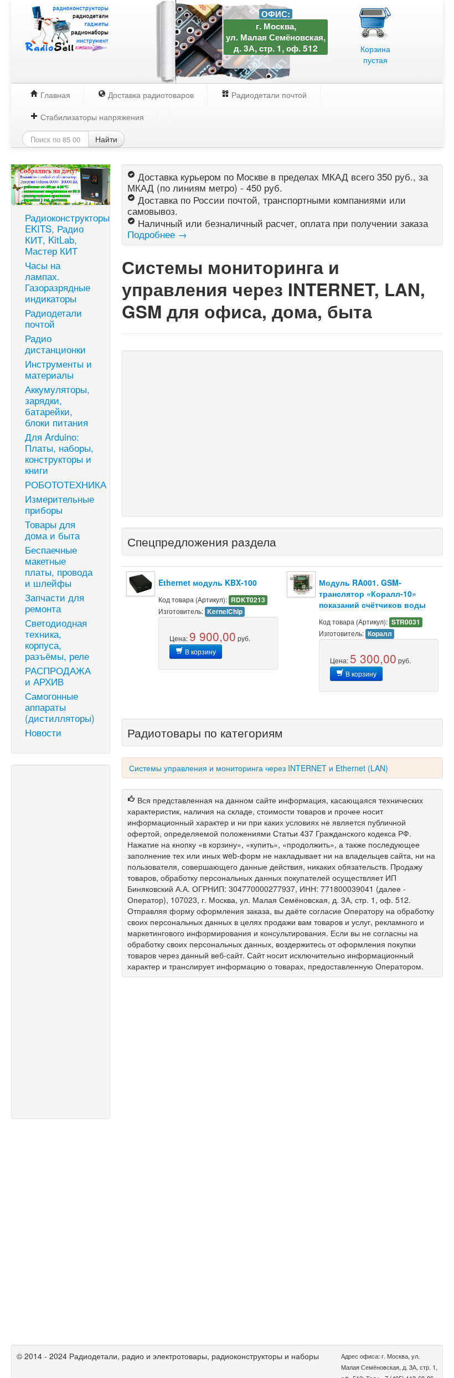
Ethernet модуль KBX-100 (207, 582)
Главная (54, 94)
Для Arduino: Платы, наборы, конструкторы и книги (59, 453)
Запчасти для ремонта (54, 603)
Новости (43, 732)
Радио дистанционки (55, 344)
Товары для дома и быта (52, 530)
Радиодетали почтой (268, 94)
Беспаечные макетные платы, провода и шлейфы (58, 566)
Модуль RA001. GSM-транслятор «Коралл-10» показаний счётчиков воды (372, 593)
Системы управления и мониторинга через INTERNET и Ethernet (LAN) (258, 767)
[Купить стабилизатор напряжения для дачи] (60, 183)
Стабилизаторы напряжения (91, 116)
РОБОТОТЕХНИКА (65, 484)
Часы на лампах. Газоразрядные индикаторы (57, 282)
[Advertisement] (60, 942)
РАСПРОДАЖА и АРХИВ (58, 676)
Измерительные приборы (59, 504)
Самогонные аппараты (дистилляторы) (60, 707)
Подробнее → (157, 234)
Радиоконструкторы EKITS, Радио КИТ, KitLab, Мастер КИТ (65, 234)
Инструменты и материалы (58, 369)
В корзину (199, 651)
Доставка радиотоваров (150, 94)
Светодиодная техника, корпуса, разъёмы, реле (57, 639)
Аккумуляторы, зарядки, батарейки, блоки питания (57, 406)
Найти (106, 138)
